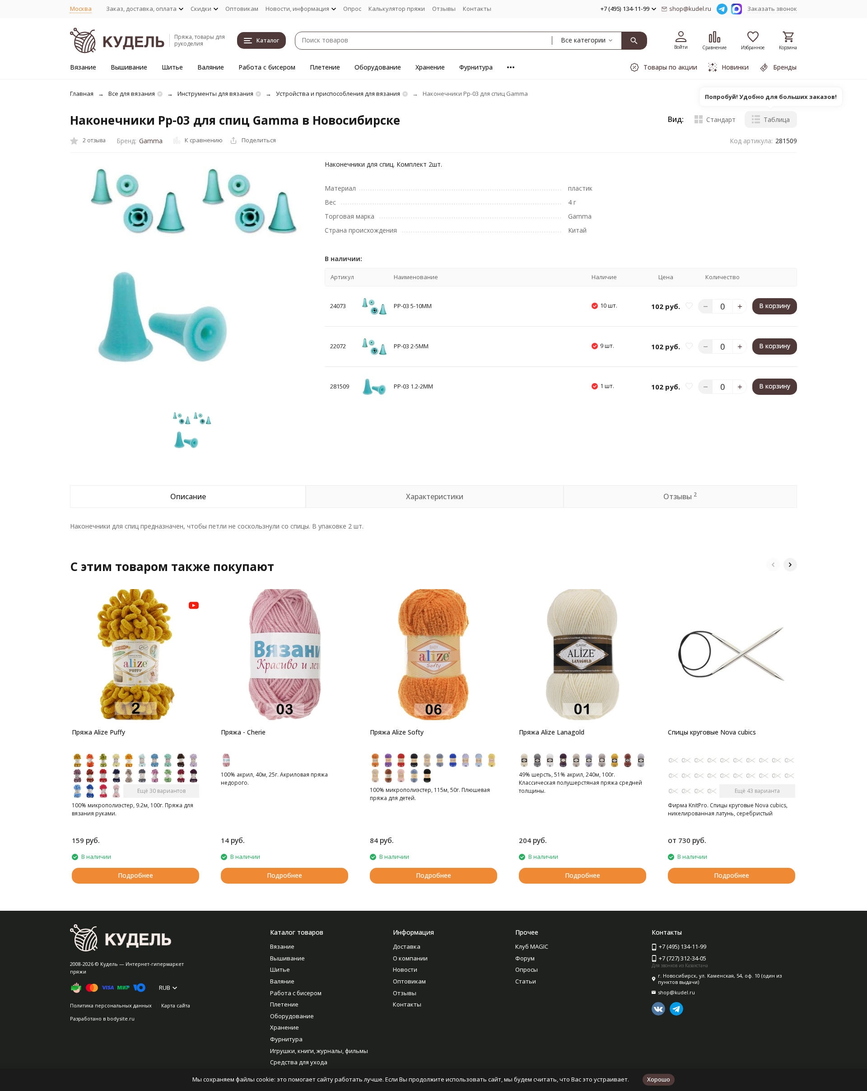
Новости (405, 969)
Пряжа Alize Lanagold (551, 732)
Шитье (172, 67)
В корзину (774, 306)
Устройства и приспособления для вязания (338, 93)
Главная (81, 93)
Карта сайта (175, 1005)
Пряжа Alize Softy (397, 732)
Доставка (406, 946)
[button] (773, 564)
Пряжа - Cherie (243, 732)
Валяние (210, 67)
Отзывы (444, 9)
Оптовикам (241, 9)
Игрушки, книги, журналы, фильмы (319, 1051)
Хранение (430, 67)
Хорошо (658, 1079)
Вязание (83, 67)
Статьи (525, 981)
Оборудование (377, 67)
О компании (410, 958)
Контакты (477, 9)
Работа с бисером (266, 67)
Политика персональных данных (111, 1005)
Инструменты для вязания (215, 93)
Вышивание (129, 67)
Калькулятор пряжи (396, 9)
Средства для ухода (298, 1062)
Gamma (151, 140)
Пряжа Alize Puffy (98, 732)
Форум (525, 958)
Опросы (526, 969)
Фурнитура (476, 67)
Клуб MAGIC (531, 946)
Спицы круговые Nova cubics (712, 732)
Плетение (325, 67)
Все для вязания (131, 93)
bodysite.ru (121, 1018)
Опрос (352, 9)
